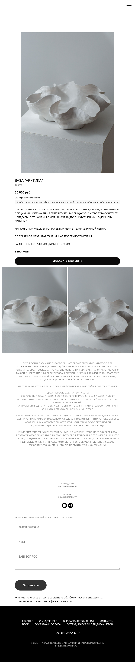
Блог (25, 624)
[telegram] (70, 505)
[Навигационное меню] (129, 5)
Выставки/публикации (78, 621)
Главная (27, 621)
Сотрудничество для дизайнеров (90, 624)
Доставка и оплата (48, 624)
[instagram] (64, 505)
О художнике (48, 621)
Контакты (106, 621)
